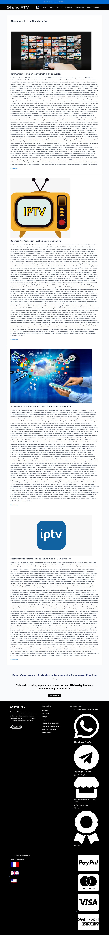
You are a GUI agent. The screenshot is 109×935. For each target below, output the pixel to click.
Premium (44, 7)
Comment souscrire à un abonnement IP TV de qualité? (35, 74)
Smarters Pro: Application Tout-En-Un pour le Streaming (35, 241)
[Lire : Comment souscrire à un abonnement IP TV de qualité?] (54, 51)
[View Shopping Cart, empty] (37, 7)
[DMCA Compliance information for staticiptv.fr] (23, 727)
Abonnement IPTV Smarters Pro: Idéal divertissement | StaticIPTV (40, 406)
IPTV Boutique (69, 7)
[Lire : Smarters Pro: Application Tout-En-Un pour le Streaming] (54, 208)
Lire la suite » (14, 168)
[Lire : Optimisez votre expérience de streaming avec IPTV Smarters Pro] (54, 535)
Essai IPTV (59, 7)
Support (51, 7)
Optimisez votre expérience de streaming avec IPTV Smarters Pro (40, 559)
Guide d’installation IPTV (94, 7)
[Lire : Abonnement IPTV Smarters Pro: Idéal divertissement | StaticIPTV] (54, 376)
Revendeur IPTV (80, 7)
